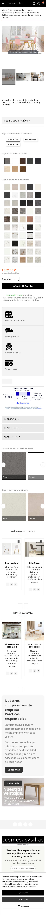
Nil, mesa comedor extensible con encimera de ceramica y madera (11, 657)
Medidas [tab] (10, 419)
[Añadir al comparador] (12, 584)
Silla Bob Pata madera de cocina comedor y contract (12, 572)
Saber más (14, 769)
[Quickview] (15, 584)
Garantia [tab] (11, 436)
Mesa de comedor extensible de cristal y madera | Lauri (34, 656)
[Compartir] (4, 381)
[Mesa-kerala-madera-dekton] (23, 77)
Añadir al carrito (23, 286)
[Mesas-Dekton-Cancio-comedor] (8, 77)
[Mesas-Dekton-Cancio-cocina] (37, 77)
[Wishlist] (19, 541)
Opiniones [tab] (11, 428)
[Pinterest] (9, 381)
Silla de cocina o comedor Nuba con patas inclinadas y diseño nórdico (34, 573)
